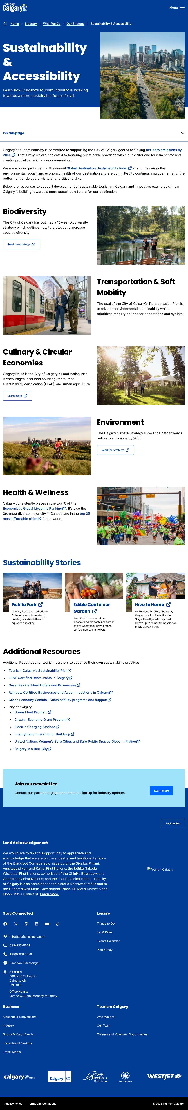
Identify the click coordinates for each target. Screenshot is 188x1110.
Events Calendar (108, 941)
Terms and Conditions (42, 1103)
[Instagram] (26, 924)
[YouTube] (47, 924)
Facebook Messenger (24, 963)
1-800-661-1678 (21, 954)
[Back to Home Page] (166, 869)
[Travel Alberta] (95, 1076)
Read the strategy (19, 244)
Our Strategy (75, 23)
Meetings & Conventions (19, 1017)
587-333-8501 (20, 945)
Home (14, 23)
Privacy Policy (13, 1103)
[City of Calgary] (59, 1076)
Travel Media (12, 1052)
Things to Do (106, 923)
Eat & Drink (104, 932)
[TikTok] (57, 924)
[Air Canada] (125, 1076)
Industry (31, 23)
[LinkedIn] (36, 924)
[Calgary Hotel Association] (19, 1076)
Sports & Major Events (18, 1034)
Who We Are (105, 1017)
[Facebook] (5, 924)
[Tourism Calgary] (15, 7)
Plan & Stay (105, 950)
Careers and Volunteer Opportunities (122, 1034)
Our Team (103, 1025)
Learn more (15, 395)
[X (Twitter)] (15, 924)
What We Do (51, 23)
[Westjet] (164, 1076)
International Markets (17, 1043)
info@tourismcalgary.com (27, 936)
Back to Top (173, 823)
